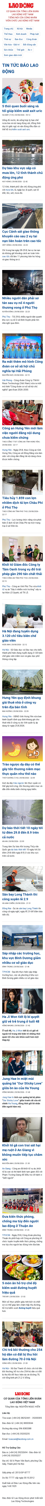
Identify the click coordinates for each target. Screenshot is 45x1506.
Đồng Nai (6, 908)
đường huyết (25, 1308)
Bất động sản (29, 44)
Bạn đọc (19, 39)
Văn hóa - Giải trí (12, 44)
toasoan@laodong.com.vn (20, 1439)
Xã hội (20, 28)
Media (29, 28)
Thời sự (7, 39)
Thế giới (20, 50)
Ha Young (12, 1103)
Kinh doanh (21, 34)
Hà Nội (5, 649)
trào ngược (18, 783)
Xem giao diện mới (13, 55)
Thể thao (8, 34)
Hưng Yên (7, 450)
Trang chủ (8, 28)
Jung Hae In (8, 1097)
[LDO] (22, 91)
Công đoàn (31, 39)
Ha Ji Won (17, 1030)
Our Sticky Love (10, 1100)
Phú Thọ (6, 316)
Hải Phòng (7, 380)
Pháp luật (34, 34)
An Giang (6, 1168)
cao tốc (6, 256)
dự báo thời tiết (18, 849)
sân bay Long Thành (28, 908)
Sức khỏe (8, 50)
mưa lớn (9, 190)
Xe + (30, 50)
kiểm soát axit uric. (21, 129)
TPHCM (6, 972)
